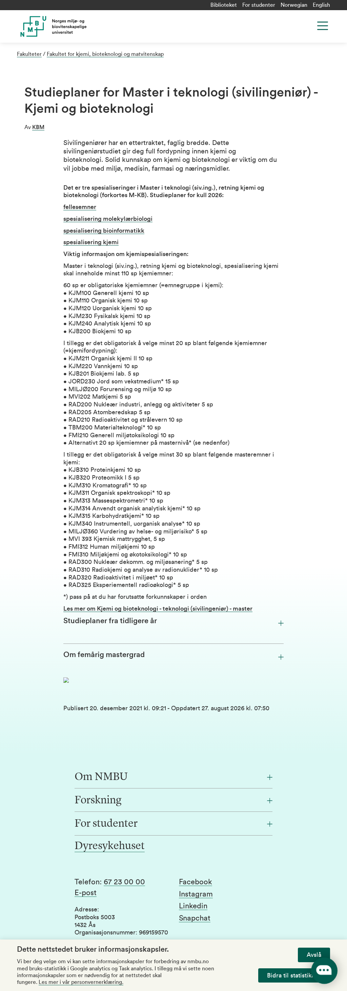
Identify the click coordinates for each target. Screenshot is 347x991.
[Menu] (322, 25)
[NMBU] (93, 26)
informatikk (103, 231)
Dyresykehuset (110, 846)
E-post (86, 893)
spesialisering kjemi (91, 242)
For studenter (258, 5)
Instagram (196, 894)
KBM (38, 127)
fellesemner (79, 207)
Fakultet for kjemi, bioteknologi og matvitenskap (105, 54)
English (321, 5)
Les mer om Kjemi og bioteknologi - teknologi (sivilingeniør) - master (157, 609)
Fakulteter (29, 54)
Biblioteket (223, 5)
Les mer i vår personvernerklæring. (81, 982)
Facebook (195, 882)
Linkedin (193, 906)
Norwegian (294, 5)
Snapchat (194, 918)
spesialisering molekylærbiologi (107, 219)
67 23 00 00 (124, 882)
